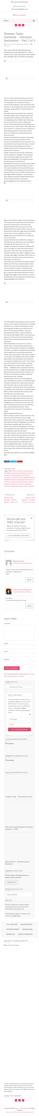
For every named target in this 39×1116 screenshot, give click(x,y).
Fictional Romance (16, 475)
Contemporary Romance (18, 473)
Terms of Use (9, 1112)
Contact (31, 1112)
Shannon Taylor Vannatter (26, 486)
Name (6, 643)
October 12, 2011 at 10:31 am (22, 563)
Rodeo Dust (7, 484)
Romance (15, 484)
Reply (29, 579)
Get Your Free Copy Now (18, 535)
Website (6, 659)
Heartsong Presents (23, 479)
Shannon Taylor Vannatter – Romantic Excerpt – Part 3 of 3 (28, 500)
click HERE (21, 708)
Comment (7, 623)
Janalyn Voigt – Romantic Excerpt (18, 797)
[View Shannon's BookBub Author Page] (19, 747)
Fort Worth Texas (17, 477)
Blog (13, 468)
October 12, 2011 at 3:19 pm (22, 592)
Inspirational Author (22, 482)
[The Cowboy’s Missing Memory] (19, 876)
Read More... (17, 916)
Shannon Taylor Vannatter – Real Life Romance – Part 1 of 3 (11, 500)
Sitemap (25, 1112)
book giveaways (28, 471)
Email (6, 651)
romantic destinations (25, 484)
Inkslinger (13, 482)
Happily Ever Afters (10, 479)
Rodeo (31, 482)
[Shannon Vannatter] (19, 15)
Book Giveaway (17, 471)
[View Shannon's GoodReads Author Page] (19, 764)
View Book (11, 882)
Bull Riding (7, 473)
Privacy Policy (18, 1112)
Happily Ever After (29, 477)
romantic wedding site (11, 486)
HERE (25, 1089)
